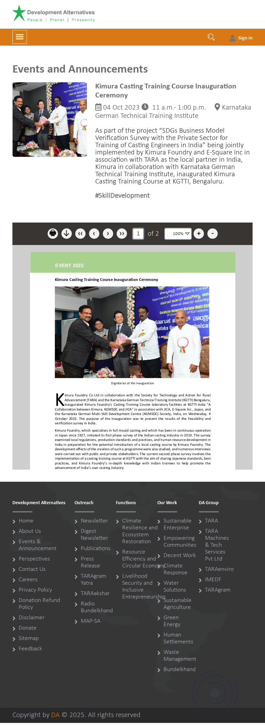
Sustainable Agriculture (178, 604)
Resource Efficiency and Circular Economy (143, 559)
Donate (28, 628)
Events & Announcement (38, 545)
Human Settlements (178, 638)
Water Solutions (175, 586)
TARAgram (217, 590)
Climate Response (175, 569)
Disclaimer (32, 617)
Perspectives (34, 559)
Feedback (30, 649)
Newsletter (94, 521)
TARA (211, 521)
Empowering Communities (180, 541)
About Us (30, 531)
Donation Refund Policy (39, 604)
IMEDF (213, 579)
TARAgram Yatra (93, 579)
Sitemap (29, 638)
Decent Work (180, 555)
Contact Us (32, 569)
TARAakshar (95, 593)
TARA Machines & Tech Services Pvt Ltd (217, 545)
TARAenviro (219, 569)
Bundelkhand (180, 669)
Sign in (245, 38)
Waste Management (180, 655)
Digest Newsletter (94, 535)
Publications (95, 548)
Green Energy (172, 621)
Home (26, 521)
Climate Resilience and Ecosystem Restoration (140, 531)
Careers (28, 579)
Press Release (90, 562)
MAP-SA (90, 621)
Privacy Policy (35, 590)
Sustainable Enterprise (178, 524)
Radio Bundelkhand (97, 607)
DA (55, 715)
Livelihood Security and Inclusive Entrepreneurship (143, 586)
